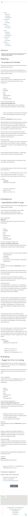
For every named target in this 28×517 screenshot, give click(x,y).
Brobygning (7, 16)
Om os (6, 21)
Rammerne (3, 117)
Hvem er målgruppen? (5, 77)
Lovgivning (3, 179)
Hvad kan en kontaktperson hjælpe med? (9, 241)
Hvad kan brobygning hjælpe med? (8, 401)
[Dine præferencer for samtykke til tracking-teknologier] (25, 514)
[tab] (14, 78)
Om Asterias (6, 19)
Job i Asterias (8, 27)
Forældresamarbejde (5, 139)
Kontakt (5, 24)
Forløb (5, 12)
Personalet (7, 22)
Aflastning (7, 14)
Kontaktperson (8, 17)
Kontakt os (7, 25)
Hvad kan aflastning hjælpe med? (8, 101)
